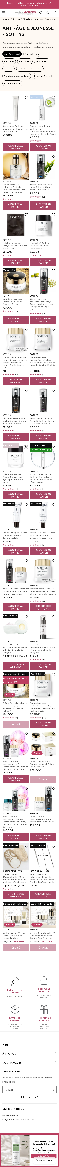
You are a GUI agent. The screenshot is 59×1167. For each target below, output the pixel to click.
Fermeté (8, 68)
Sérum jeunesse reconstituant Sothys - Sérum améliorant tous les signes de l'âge (41, 303)
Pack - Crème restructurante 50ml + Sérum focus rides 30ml (42, 819)
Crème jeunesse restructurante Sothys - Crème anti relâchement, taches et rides (43, 707)
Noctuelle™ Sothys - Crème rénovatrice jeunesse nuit (40, 245)
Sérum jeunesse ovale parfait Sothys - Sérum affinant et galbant (14, 421)
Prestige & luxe (42, 76)
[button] (47, 12)
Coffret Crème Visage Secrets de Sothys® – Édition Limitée (14, 935)
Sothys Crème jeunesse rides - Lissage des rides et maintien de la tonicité (43, 591)
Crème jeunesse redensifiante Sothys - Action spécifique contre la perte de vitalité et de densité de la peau (43, 362)
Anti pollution (32, 54)
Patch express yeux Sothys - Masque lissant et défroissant (15, 245)
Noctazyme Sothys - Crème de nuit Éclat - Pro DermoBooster (16, 129)
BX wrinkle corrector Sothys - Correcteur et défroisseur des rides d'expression (41, 478)
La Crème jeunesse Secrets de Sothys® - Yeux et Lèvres (13, 301)
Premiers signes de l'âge (16, 76)
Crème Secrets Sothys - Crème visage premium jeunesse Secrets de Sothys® (15, 707)
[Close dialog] (56, 1136)
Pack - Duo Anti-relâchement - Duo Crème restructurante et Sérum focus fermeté (15, 765)
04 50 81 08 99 (10, 1115)
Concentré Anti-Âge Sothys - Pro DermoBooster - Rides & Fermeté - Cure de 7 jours (43, 130)
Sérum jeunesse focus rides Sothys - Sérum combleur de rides (41, 187)
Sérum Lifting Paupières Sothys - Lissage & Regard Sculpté (15, 535)
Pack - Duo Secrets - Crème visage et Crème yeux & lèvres (42, 764)
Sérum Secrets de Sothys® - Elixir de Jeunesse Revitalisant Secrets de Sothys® (14, 188)
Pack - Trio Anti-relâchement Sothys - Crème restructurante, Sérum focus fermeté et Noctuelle (15, 821)
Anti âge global (12, 54)
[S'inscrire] (53, 1089)
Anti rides (9, 61)
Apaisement (42, 61)
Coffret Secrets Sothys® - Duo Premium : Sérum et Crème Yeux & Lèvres (43, 935)
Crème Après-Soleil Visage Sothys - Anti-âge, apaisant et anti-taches (14, 478)
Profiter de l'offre (43, 1156)
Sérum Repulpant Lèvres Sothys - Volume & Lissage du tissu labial (42, 535)
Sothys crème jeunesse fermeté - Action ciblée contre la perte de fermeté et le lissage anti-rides (15, 362)
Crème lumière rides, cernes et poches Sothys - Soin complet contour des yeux (42, 648)
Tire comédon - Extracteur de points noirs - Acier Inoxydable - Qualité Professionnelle (43, 878)
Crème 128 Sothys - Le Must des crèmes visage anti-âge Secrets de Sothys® (15, 648)
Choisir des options (16, 381)
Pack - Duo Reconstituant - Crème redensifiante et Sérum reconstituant (16, 591)
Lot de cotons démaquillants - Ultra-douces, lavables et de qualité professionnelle (14, 878)
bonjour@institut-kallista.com (18, 1119)
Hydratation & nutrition (30, 68)
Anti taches (25, 61)
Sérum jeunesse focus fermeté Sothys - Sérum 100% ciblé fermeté (42, 421)
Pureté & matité (12, 83)
